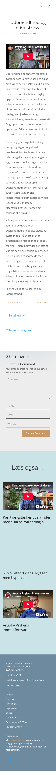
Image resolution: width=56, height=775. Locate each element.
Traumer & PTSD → (15, 717)
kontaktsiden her (17, 740)
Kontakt (14, 759)
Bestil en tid (17, 315)
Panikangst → (12, 703)
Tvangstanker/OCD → (16, 722)
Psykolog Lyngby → (15, 726)
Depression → (13, 708)
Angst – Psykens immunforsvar (16, 627)
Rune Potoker (29, 33)
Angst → (10, 699)
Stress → (10, 712)
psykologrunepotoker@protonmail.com (25, 680)
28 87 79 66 (15, 675)
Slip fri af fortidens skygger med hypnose (25, 575)
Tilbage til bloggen (18, 330)
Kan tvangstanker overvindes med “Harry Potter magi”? (27, 519)
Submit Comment (36, 433)
